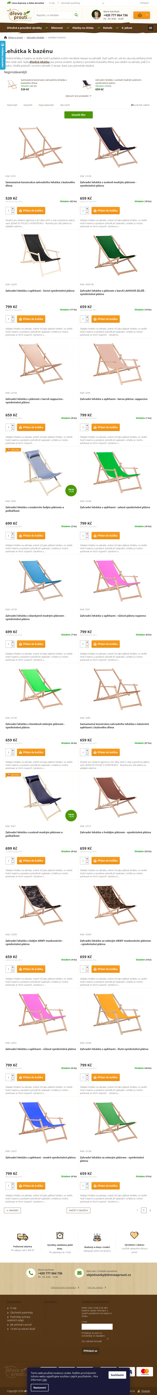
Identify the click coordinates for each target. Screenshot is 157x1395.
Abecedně (65, 105)
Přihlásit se (90, 1351)
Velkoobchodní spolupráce (63, 1287)
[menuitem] (24, 27)
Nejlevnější (12, 105)
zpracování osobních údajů (94, 1338)
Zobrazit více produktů (77, 95)
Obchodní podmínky (70, 3)
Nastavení (39, 1387)
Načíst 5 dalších (78, 1210)
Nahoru (13, 1210)
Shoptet (145, 1391)
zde (44, 1379)
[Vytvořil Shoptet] (138, 1391)
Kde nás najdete (95, 1287)
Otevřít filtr (79, 115)
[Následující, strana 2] (144, 1210)
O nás (52, 3)
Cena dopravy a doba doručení (28, 3)
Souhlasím (117, 1375)
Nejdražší (28, 105)
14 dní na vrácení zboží (22, 1329)
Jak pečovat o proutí (21, 1324)
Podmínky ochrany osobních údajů (18, 1318)
